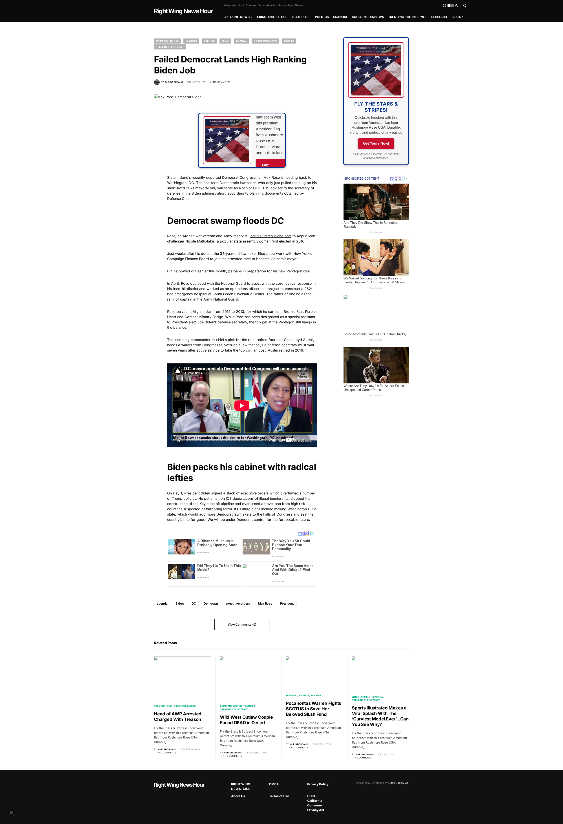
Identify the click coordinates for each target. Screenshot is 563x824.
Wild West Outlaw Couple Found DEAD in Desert (246, 720)
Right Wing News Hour (183, 11)
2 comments (364, 757)
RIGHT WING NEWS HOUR (240, 786)
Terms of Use (279, 796)
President (287, 603)
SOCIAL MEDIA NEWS (265, 41)
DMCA (274, 784)
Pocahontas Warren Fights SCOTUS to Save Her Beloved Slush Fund (313, 709)
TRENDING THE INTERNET (170, 47)
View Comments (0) (242, 624)
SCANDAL (241, 41)
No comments (221, 82)
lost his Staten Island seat (270, 236)
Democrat (211, 603)
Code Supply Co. (398, 782)
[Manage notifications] (11, 812)
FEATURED (191, 41)
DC (194, 603)
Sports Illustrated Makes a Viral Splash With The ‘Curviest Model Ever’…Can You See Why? (380, 716)
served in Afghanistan (194, 311)
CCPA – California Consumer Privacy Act (315, 803)
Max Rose (265, 603)
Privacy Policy (317, 784)
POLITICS (209, 41)
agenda (162, 603)
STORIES (289, 41)
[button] (451, 5)
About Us (238, 796)
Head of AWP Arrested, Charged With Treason (178, 716)
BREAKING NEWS (163, 706)
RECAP (225, 41)
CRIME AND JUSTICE (167, 41)
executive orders (238, 603)
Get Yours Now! (376, 143)
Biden (179, 603)
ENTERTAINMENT (361, 696)
